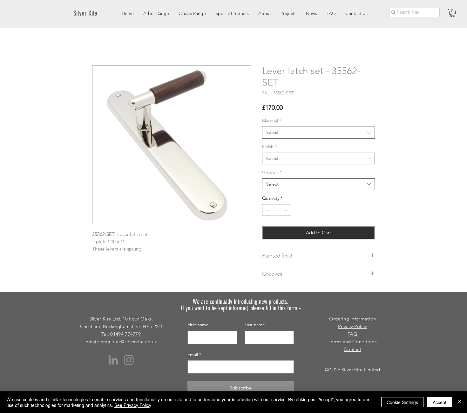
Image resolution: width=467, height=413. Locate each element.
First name (197, 324)
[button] (452, 13)
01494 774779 (125, 334)
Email (194, 354)
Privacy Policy (352, 326)
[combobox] (318, 133)
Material (271, 121)
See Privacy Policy (132, 405)
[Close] (459, 402)
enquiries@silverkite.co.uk (129, 342)
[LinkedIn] (113, 360)
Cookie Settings (402, 402)
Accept (439, 402)
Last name (255, 324)
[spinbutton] (276, 210)
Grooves (272, 172)
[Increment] (286, 210)
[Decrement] (267, 210)
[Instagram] (128, 360)
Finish (269, 146)
